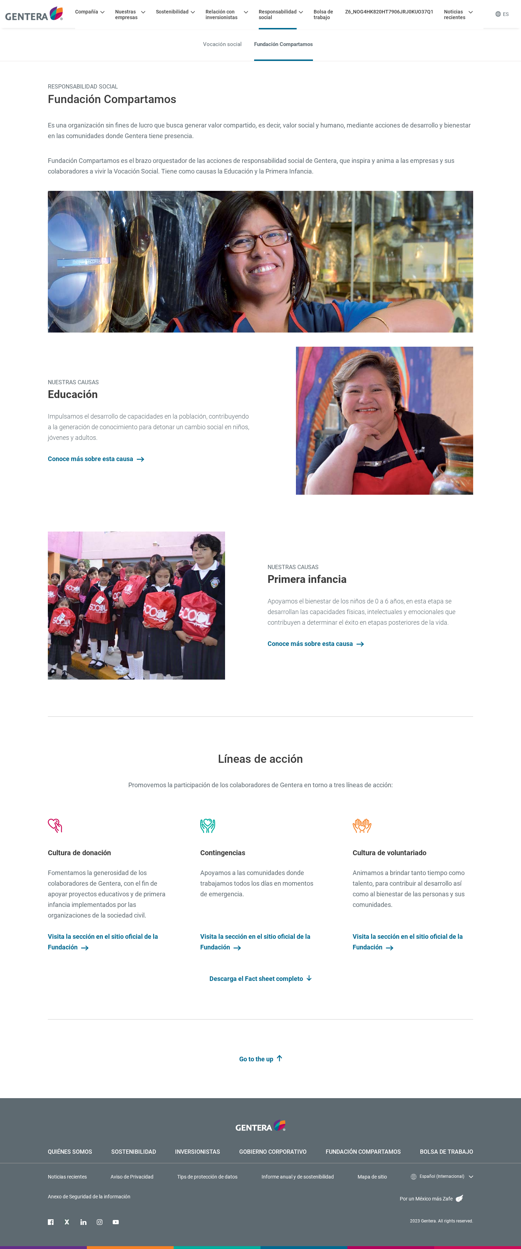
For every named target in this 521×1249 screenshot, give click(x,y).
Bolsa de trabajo (323, 14)
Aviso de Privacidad (132, 1177)
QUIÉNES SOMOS (70, 1151)
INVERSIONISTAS (197, 1151)
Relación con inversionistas (221, 14)
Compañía (86, 12)
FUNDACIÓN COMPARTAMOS (363, 1151)
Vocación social (222, 44)
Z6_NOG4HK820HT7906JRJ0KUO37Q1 (389, 12)
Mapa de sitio (372, 1177)
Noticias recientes (454, 14)
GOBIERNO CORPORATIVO (273, 1151)
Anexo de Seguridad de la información (89, 1196)
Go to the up (257, 1059)
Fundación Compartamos (283, 44)
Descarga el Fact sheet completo (256, 978)
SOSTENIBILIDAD (133, 1151)
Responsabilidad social (278, 14)
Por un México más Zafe (427, 1199)
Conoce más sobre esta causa (91, 458)
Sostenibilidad (172, 12)
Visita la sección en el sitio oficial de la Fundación (103, 942)
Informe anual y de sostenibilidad (298, 1177)
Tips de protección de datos (207, 1177)
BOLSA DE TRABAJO (446, 1151)
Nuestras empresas (126, 14)
